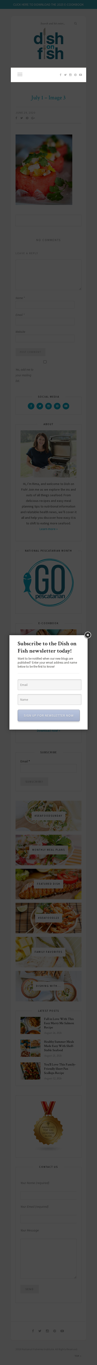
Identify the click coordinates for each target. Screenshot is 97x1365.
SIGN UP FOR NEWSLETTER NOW (49, 715)
